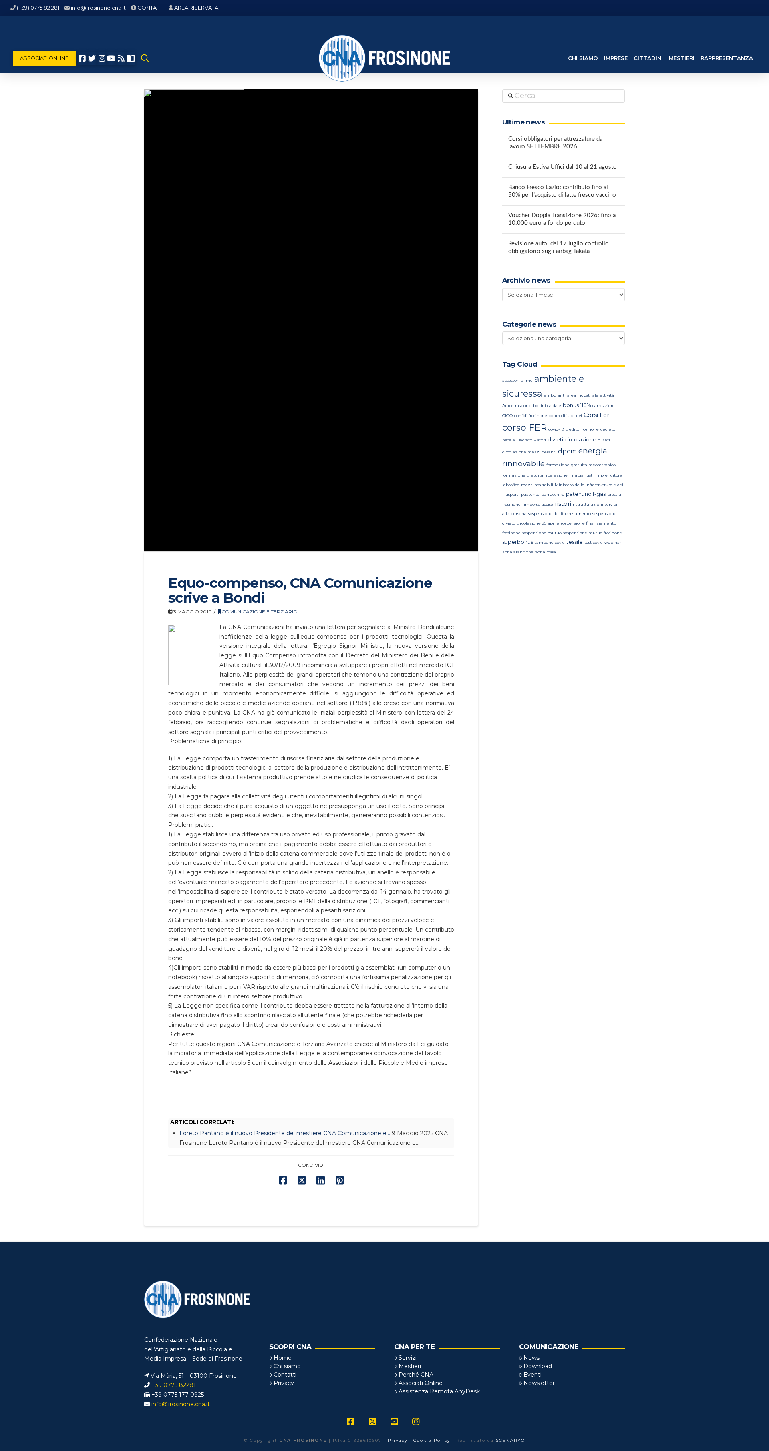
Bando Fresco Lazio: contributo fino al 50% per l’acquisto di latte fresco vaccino (562, 191)
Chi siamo (287, 1366)
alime (527, 380)
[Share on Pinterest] (340, 1181)
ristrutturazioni (588, 504)
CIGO (507, 415)
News (531, 1357)
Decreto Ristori (531, 440)
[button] (145, 58)
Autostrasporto (516, 405)
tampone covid (550, 542)
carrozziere (603, 405)
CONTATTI (150, 7)
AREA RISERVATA (196, 7)
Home (283, 1357)
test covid (593, 542)
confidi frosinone (530, 415)
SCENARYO (510, 1440)
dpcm (567, 451)
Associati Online (421, 1383)
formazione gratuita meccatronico (581, 464)
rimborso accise (537, 504)
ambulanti (555, 395)
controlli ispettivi (565, 415)
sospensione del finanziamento (559, 513)
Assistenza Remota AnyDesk (439, 1391)
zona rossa (545, 552)
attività (607, 395)
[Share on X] (302, 1181)
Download (537, 1366)
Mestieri (410, 1366)
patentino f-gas (586, 494)
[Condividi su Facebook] (283, 1181)
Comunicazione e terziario (259, 612)
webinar (612, 542)
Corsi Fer (596, 415)
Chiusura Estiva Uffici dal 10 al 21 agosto (562, 167)
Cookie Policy (431, 1440)
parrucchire (552, 494)
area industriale (582, 395)
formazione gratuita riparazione (535, 475)
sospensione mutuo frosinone (592, 532)
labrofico (510, 484)
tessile (574, 542)
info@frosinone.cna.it (98, 7)
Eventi (532, 1374)
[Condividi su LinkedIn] (321, 1181)
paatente (530, 494)
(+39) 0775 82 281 (38, 7)
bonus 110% (577, 405)
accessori (510, 380)
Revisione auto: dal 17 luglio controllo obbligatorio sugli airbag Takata (558, 247)
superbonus (517, 542)
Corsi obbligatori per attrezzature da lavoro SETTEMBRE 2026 (555, 143)
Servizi (408, 1357)
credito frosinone (582, 429)
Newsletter (539, 1383)
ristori (563, 503)
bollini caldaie (547, 405)
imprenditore (608, 475)
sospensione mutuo (542, 532)
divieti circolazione (572, 440)
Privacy (284, 1383)
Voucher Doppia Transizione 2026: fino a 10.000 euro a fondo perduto (562, 219)
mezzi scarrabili (537, 484)
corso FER (524, 427)
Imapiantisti (581, 475)
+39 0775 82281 (173, 1385)
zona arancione (517, 552)
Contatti (285, 1374)
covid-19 (556, 429)
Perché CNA (416, 1374)
